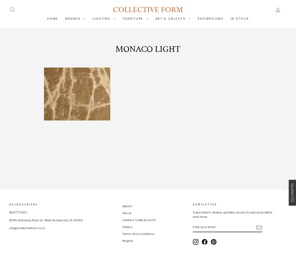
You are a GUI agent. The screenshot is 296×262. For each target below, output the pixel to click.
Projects (127, 241)
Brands (73, 18)
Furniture (134, 18)
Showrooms (210, 18)
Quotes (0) (292, 192)
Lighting (102, 18)
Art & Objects (171, 18)
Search (127, 206)
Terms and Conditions (138, 234)
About (126, 213)
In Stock (240, 18)
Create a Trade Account (139, 220)
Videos (127, 227)
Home (52, 18)
